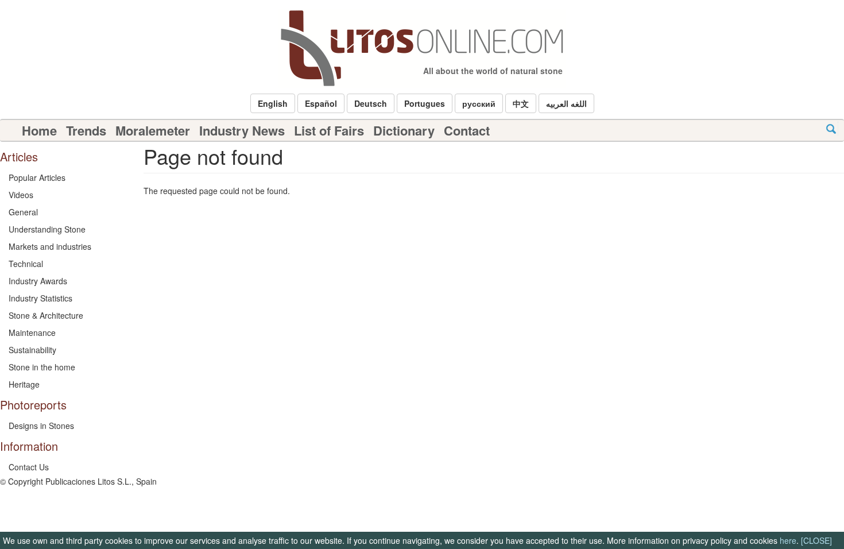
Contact (467, 130)
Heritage (24, 384)
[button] (272, 103)
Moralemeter (152, 130)
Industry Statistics (40, 298)
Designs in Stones (41, 425)
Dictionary (404, 130)
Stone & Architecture (46, 315)
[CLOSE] (816, 540)
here (788, 540)
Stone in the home (42, 367)
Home (39, 130)
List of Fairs (329, 130)
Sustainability (32, 349)
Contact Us (29, 467)
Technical (26, 263)
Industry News (242, 130)
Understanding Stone (47, 229)
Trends (86, 130)
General (23, 212)
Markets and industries (50, 246)
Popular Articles (37, 177)
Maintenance (32, 332)
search (831, 129)
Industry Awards (38, 281)
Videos (21, 194)
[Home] (422, 48)
